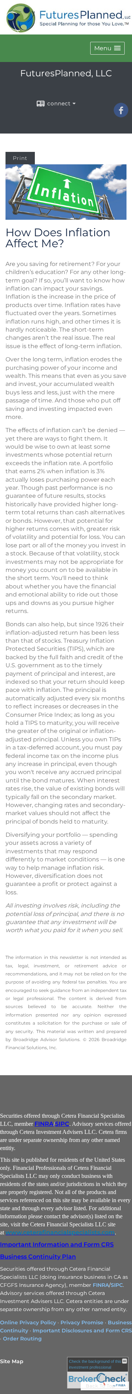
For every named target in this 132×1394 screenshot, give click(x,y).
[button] (107, 48)
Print (20, 158)
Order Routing (22, 1338)
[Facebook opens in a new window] (121, 114)
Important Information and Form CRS (57, 1244)
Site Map (11, 1361)
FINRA (44, 1123)
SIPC (62, 1123)
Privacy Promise (81, 1322)
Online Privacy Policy (28, 1322)
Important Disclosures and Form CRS (82, 1330)
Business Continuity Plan (38, 1256)
